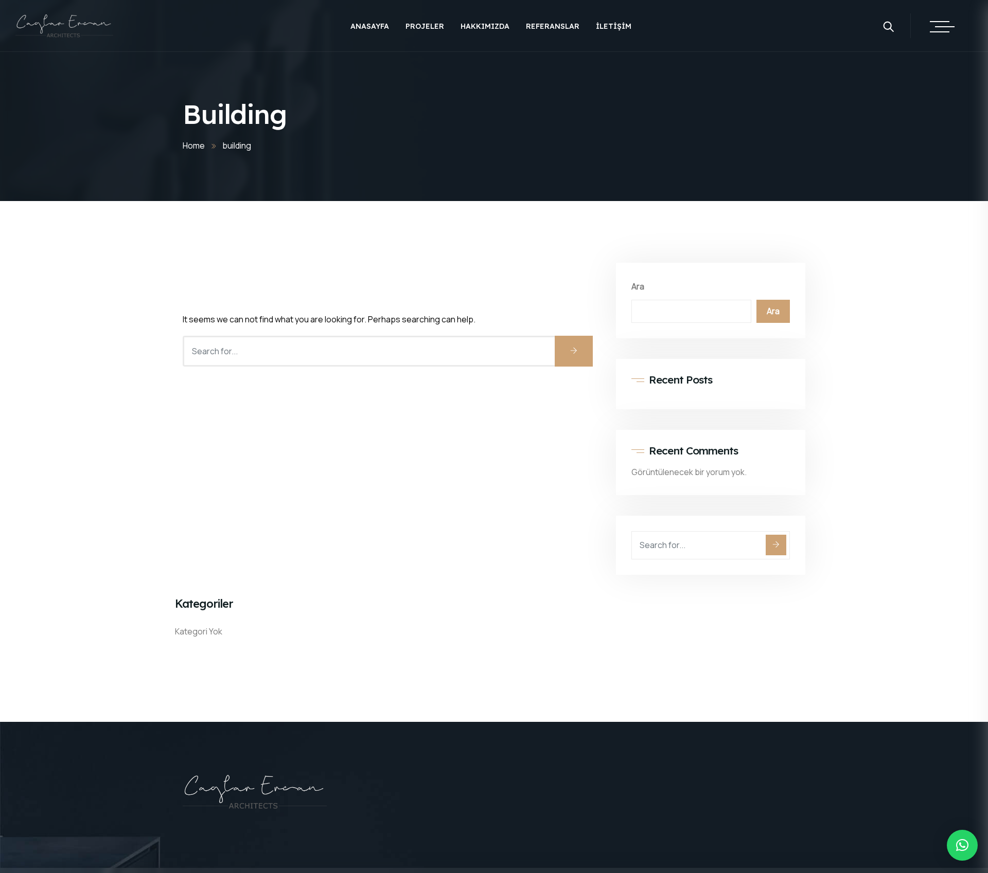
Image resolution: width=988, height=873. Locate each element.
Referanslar (552, 26)
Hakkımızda (485, 26)
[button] (962, 845)
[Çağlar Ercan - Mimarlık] (64, 26)
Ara (637, 286)
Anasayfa (369, 26)
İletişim (613, 26)
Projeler (424, 26)
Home (194, 145)
